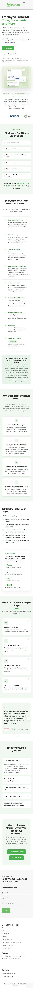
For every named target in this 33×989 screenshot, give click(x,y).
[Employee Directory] (16, 315)
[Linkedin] (4, 963)
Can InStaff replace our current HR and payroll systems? (16, 780)
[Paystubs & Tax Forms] (16, 224)
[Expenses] (16, 328)
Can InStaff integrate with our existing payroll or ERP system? (16, 804)
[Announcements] (16, 287)
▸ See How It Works (10, 54)
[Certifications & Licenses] (16, 301)
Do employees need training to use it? (16, 788)
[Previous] (4, 718)
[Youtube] (14, 963)
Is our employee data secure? (16, 796)
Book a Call (8, 48)
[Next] (29, 718)
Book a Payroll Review (16, 851)
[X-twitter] (9, 963)
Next (6, 910)
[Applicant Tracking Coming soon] (16, 343)
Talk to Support (16, 857)
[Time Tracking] (16, 238)
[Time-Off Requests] (16, 254)
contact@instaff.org (8, 973)
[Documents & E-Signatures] (16, 271)
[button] (24, 3)
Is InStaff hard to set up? (16, 761)
